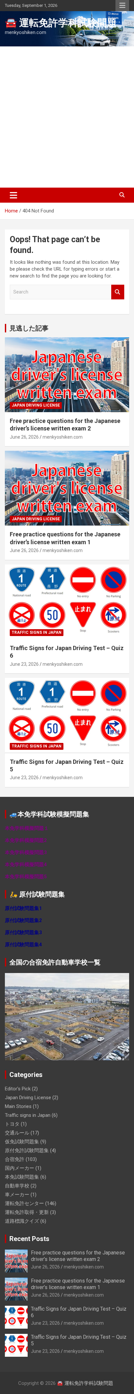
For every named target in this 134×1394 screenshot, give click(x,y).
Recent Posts (29, 1239)
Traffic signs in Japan (36, 632)
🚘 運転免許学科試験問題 (61, 22)
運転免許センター (24, 1203)
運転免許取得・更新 (27, 1212)
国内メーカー (19, 1168)
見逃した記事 (28, 328)
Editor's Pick (18, 1089)
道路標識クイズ (22, 1221)
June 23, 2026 (24, 664)
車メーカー (17, 1195)
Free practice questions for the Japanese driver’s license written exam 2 (78, 1256)
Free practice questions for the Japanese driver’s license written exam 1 (78, 1284)
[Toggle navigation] (13, 195)
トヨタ (12, 1124)
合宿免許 (14, 1159)
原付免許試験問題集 (27, 1150)
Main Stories (18, 1106)
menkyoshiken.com (63, 437)
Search (117, 292)
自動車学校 (17, 1186)
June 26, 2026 (24, 437)
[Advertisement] (67, 117)
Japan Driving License (36, 405)
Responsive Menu (122, 5)
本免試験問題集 (22, 1177)
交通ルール (17, 1133)
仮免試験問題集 (22, 1142)
